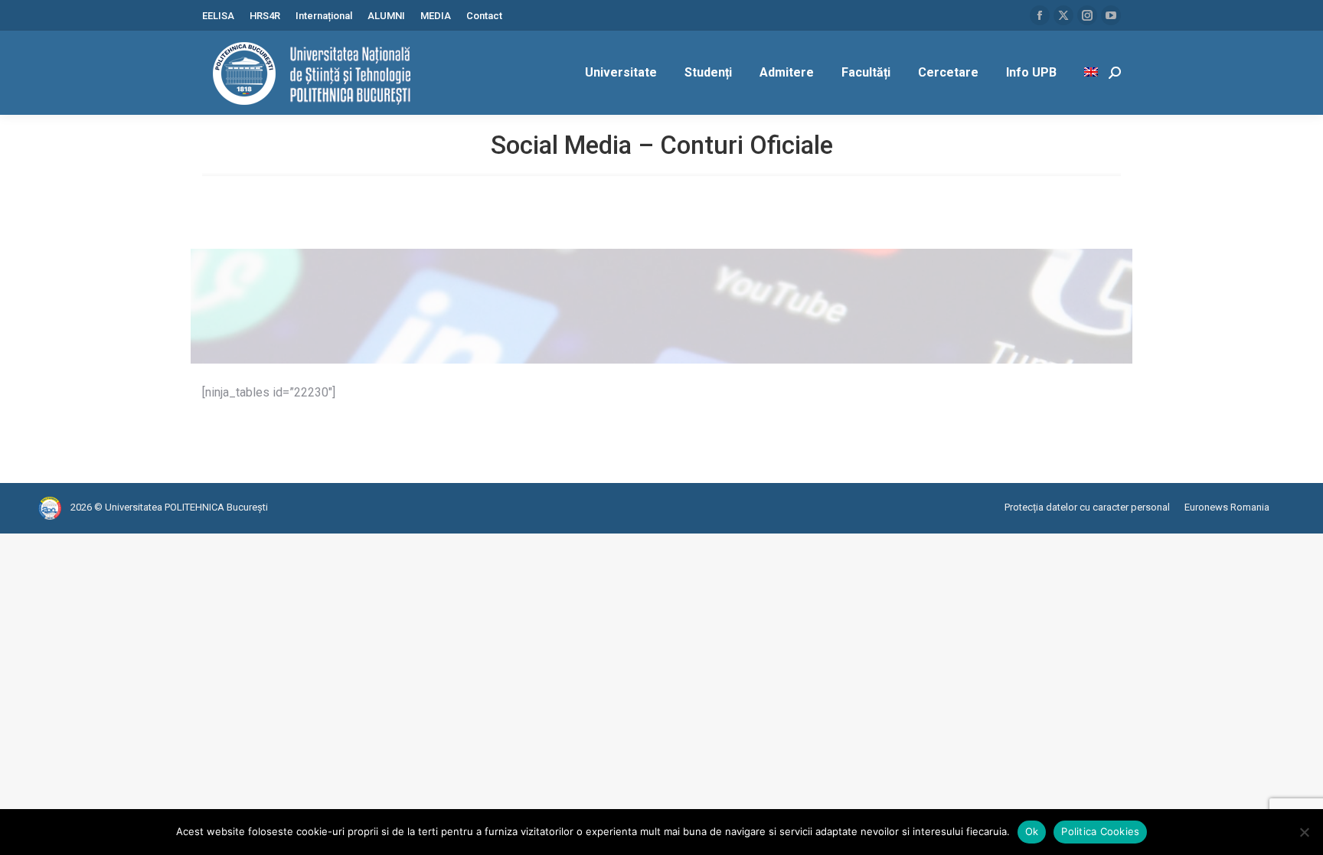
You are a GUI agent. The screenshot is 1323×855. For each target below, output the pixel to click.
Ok (1032, 831)
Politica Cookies (1100, 831)
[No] (1304, 832)
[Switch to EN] (1093, 72)
